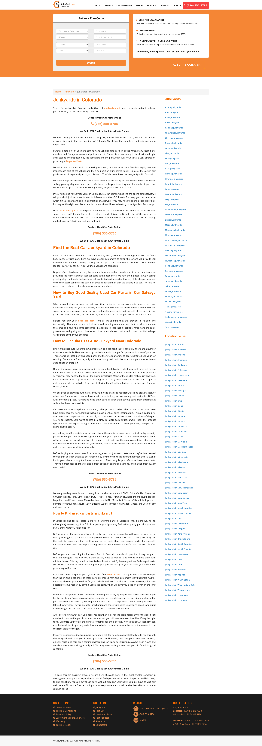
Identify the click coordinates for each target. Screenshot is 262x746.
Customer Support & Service (70, 717)
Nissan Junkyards (173, 250)
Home (58, 91)
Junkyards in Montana (176, 472)
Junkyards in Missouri (175, 467)
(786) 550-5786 (197, 5)
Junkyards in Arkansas (176, 359)
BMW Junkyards (172, 117)
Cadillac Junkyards (174, 127)
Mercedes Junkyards (175, 230)
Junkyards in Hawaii (174, 395)
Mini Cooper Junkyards (176, 240)
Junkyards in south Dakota (178, 549)
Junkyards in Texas (174, 559)
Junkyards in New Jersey (176, 492)
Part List (100, 710)
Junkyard (69, 91)
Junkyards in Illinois (174, 411)
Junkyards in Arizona (175, 354)
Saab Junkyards (172, 276)
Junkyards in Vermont (175, 569)
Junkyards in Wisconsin (176, 595)
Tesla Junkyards (173, 306)
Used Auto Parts (104, 714)
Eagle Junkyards (173, 148)
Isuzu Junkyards (172, 189)
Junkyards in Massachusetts (179, 446)
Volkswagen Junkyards (176, 317)
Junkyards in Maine (174, 436)
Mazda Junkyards (173, 224)
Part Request (102, 717)
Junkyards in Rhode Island (177, 538)
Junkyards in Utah (173, 564)
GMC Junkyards (172, 168)
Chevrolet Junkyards (175, 132)
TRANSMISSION (124, 5)
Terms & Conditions (66, 710)
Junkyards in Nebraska (176, 477)
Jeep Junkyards (172, 199)
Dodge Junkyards (173, 143)
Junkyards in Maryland (176, 441)
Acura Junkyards (173, 107)
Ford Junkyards (172, 158)
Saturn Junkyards (173, 281)
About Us (100, 721)
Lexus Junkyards (173, 219)
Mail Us (143, 720)
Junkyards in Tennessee (176, 554)
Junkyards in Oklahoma (176, 523)
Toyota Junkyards (174, 311)
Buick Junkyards (173, 122)
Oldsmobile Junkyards (176, 255)
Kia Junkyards (171, 204)
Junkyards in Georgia (175, 390)
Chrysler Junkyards (174, 138)
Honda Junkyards (173, 173)
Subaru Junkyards (173, 296)
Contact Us (101, 724)
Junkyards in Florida (174, 385)
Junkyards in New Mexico (177, 498)
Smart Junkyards (173, 291)
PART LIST (152, 5)
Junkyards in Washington (177, 579)
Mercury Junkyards (174, 235)
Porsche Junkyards (174, 271)
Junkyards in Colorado (176, 370)
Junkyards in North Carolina (178, 508)
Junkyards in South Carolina (178, 544)
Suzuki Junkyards (173, 301)
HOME (98, 5)
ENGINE (109, 5)
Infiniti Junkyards (173, 184)
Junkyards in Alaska (174, 344)
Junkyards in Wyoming (176, 600)
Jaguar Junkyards (173, 194)
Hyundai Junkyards (174, 178)
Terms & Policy (63, 724)
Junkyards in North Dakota (178, 513)
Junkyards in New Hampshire (179, 487)
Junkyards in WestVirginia (177, 590)
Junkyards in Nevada (175, 482)
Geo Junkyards (172, 163)
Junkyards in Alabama (175, 349)
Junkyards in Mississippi (176, 462)
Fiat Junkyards (172, 153)
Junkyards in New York (176, 503)
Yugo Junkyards (172, 327)
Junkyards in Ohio (173, 518)
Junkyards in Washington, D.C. (180, 585)
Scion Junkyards (173, 286)
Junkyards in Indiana (175, 416)
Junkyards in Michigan (176, 452)
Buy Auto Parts (180, 707)
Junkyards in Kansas (175, 421)
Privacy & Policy (63, 714)
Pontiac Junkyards (174, 265)
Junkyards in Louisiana (176, 431)
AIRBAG (140, 5)
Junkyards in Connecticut (177, 375)
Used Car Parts (63, 707)
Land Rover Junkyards (175, 209)
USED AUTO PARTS (171, 5)
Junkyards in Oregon (175, 528)
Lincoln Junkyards (173, 214)
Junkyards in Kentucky (176, 426)
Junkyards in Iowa (173, 400)
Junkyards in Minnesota (176, 457)
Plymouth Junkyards (175, 260)
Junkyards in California (176, 365)
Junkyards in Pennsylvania (177, 533)
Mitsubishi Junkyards (175, 245)
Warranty (60, 721)
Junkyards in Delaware (176, 380)
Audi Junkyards (172, 112)
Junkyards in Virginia (175, 574)
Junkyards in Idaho (174, 405)
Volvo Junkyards (173, 322)
